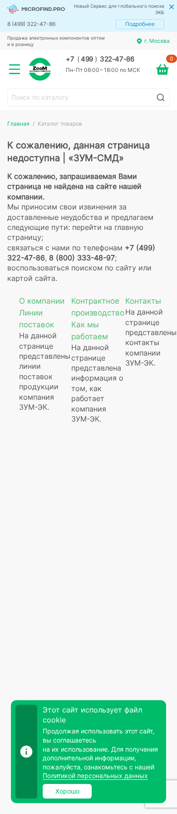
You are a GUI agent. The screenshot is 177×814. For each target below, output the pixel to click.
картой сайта (31, 278)
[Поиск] (161, 97)
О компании (41, 300)
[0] (162, 69)
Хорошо (67, 791)
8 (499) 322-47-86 (31, 23)
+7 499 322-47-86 (100, 59)
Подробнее (140, 23)
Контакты (143, 300)
